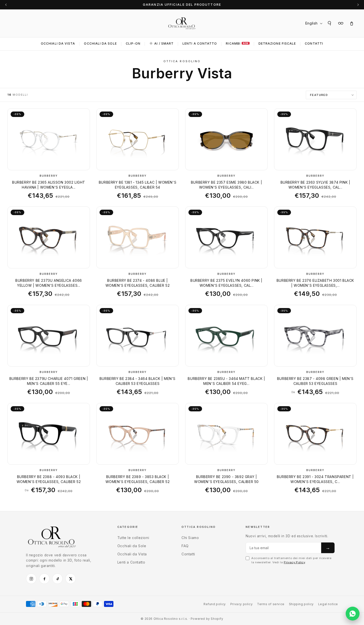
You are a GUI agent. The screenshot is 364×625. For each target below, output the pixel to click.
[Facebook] (44, 578)
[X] (70, 578)
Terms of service (271, 604)
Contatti (314, 43)
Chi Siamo (190, 538)
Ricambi (237, 43)
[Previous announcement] (5, 4)
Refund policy (215, 604)
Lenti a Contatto (131, 562)
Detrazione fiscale (277, 43)
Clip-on (133, 43)
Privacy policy (241, 604)
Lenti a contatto (199, 43)
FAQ (185, 546)
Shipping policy (301, 604)
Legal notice (328, 604)
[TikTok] (57, 578)
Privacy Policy (294, 562)
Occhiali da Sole (100, 43)
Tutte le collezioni (133, 538)
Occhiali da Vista (58, 43)
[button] (329, 23)
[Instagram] (31, 578)
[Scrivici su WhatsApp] (353, 614)
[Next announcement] (358, 4)
